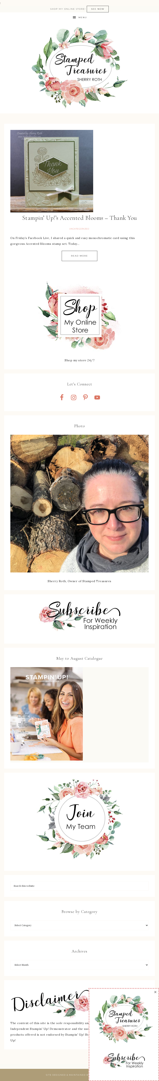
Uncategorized (79, 228)
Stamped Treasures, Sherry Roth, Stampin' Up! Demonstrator (79, 68)
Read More (79, 255)
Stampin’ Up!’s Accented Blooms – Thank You (79, 218)
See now (97, 9)
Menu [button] (82, 17)
